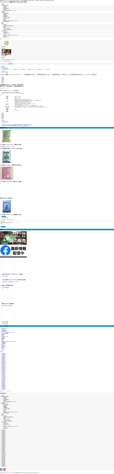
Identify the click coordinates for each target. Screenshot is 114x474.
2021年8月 (3, 381)
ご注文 (1, 94)
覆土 (4, 19)
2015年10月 (4, 388)
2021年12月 (4, 376)
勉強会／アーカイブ (7, 27)
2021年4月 (3, 384)
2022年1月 (3, 375)
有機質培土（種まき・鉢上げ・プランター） (11, 20)
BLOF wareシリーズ (5, 328)
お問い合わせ (6, 31)
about (3, 23)
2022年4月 (3, 373)
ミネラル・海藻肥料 (7, 17)
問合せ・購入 (4, 30)
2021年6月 (3, 383)
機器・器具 (3, 345)
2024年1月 (3, 360)
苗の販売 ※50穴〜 (6, 21)
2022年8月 (3, 370)
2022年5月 (3, 372)
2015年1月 (3, 389)
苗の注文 (5, 35)
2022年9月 (3, 369)
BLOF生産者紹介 (6, 8)
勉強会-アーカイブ (5, 336)
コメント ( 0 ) (4, 216)
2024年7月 (3, 358)
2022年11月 (4, 367)
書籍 (2, 22)
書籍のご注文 (6, 36)
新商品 (3, 339)
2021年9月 (3, 380)
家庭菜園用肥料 (6, 13)
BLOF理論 (5, 6)
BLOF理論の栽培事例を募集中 (8, 25)
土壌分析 (5, 7)
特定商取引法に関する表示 (8, 29)
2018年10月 (4, 386)
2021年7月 (3, 382)
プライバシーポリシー (7, 28)
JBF (4, 120)
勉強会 (5, 26)
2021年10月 (4, 455)
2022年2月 (3, 374)
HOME (3, 4)
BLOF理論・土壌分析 (5, 5)
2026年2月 (3, 353)
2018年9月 (3, 387)
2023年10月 (4, 362)
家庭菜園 (3, 338)
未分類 (3, 344)
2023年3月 (3, 363)
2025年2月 (3, 356)
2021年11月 (4, 377)
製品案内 (3, 12)
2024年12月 (4, 357)
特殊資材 (5, 18)
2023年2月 (3, 364)
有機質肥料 (5, 16)
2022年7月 (3, 371)
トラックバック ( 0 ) (5, 217)
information (4, 331)
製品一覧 (5, 14)
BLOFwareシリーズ (5, 11)
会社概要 (5, 24)
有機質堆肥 (5, 15)
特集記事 (5, 9)
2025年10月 (4, 355)
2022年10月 (4, 368)
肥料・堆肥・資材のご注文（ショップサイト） (11, 34)
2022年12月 (4, 366)
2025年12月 (4, 354)
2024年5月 (3, 359)
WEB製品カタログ (6, 32)
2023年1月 (3, 365)
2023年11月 (4, 361)
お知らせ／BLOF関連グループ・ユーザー (10, 10)
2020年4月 (3, 385)
